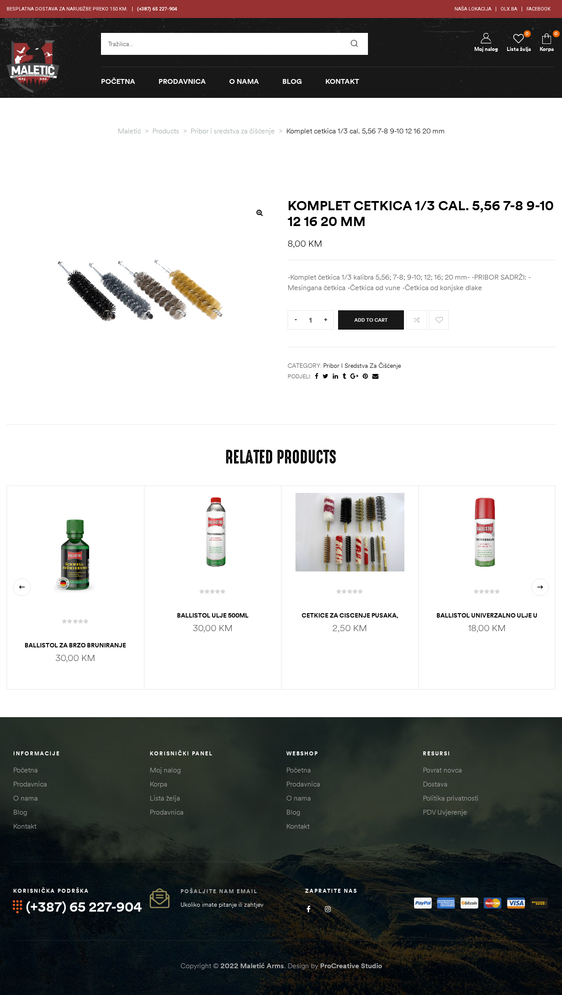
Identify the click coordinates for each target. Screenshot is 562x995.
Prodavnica (30, 783)
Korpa (158, 783)
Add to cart (371, 320)
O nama (25, 798)
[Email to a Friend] (375, 376)
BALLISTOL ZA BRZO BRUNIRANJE (75, 645)
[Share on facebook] (317, 376)
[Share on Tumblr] (344, 376)
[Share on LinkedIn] (335, 376)
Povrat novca (442, 769)
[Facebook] (308, 909)
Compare (416, 320)
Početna (25, 769)
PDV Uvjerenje (445, 812)
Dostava (435, 783)
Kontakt (24, 826)
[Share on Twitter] (326, 376)
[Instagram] (328, 909)
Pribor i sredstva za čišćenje (362, 366)
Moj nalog (165, 769)
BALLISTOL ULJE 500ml (213, 615)
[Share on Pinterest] (365, 376)
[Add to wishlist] (439, 320)
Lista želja (165, 798)
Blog (20, 812)
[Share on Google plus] (354, 376)
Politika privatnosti (451, 798)
